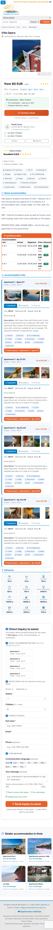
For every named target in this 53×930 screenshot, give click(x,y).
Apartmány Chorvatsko (31, 924)
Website (38, 141)
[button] (26, 153)
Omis (24, 27)
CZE (15, 763)
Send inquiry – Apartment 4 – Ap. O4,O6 (23, 563)
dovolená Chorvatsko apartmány (23, 916)
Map (15, 141)
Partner (17, 924)
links (21, 924)
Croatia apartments (40, 919)
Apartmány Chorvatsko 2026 (23, 919)
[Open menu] (3, 2)
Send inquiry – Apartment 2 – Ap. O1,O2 (23, 419)
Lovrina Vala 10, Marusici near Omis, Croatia (22, 36)
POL (22, 767)
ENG (8, 763)
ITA (29, 763)
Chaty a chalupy (26, 921)
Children (14, 704)
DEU (22, 763)
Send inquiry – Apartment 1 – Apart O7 (23, 350)
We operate (7, 916)
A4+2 (24, 89)
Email (9, 731)
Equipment (12, 306)
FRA (43, 763)
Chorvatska (9, 919)
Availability (25, 306)
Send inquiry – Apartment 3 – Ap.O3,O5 (23, 491)
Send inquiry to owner (28, 804)
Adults (9, 694)
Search (46, 22)
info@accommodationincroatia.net (33, 908)
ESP (36, 763)
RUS (8, 767)
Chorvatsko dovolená (42, 916)
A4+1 (30, 89)
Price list (37, 306)
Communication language (22, 759)
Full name (11, 721)
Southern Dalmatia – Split (10, 27)
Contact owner (28, 113)
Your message (16, 771)
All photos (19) (45, 74)
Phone (13, 742)
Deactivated (9, 924)
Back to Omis (9, 161)
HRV (15, 767)
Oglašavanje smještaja (30, 911)
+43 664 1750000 (14, 133)
